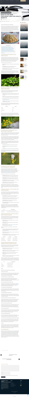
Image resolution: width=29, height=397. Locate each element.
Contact (1, 2)
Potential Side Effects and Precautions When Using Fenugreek (7, 50)
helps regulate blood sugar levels (5, 99)
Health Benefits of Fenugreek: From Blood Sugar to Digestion (7, 48)
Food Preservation (17, 0)
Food (3, 0)
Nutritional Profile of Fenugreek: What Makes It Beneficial (7, 47)
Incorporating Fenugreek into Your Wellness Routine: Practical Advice (8, 51)
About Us (27, 0)
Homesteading (7, 0)
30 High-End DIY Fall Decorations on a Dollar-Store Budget (26, 65)
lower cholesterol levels (9, 148)
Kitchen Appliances (12, 0)
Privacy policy (14, 392)
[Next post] (19, 359)
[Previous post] (1, 355)
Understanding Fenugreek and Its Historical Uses (6, 46)
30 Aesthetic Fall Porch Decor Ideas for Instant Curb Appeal (26, 59)
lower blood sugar (13, 224)
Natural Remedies (22, 0)
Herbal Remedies (7, 21)
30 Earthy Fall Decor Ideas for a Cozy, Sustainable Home (24, 54)
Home (1, 0)
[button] (1, 4)
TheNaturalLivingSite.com (5, 19)
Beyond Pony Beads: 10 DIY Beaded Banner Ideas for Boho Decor (26, 71)
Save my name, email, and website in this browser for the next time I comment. (10, 375)
